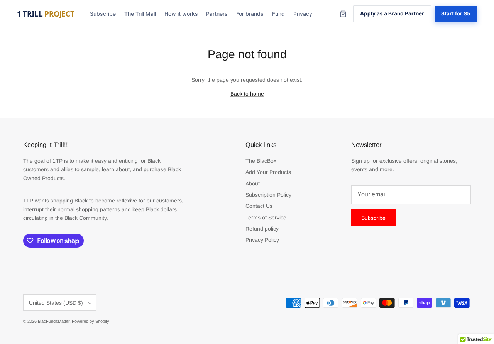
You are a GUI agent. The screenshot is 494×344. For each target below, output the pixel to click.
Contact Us (258, 206)
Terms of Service (265, 217)
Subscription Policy (268, 195)
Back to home (247, 94)
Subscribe (103, 13)
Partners (217, 13)
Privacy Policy (262, 240)
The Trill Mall (140, 13)
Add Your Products (268, 172)
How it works (181, 13)
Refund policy (262, 229)
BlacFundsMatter (53, 321)
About (252, 183)
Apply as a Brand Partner (392, 13)
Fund (278, 13)
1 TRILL (45, 14)
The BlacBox (260, 161)
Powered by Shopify (90, 321)
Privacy (302, 13)
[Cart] (343, 13)
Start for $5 (455, 13)
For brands (250, 13)
